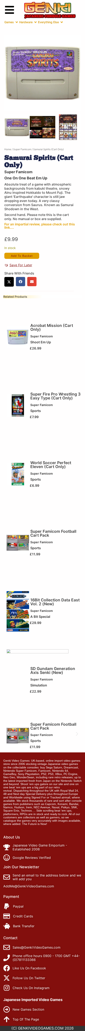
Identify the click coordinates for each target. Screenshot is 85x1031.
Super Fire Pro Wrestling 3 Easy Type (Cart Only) (55, 396)
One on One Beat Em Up (25, 178)
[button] (9, 127)
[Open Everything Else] (62, 22)
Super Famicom (22, 149)
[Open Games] (17, 22)
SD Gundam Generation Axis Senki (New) (52, 670)
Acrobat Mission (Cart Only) (51, 327)
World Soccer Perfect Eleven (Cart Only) (50, 464)
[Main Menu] (9, 10)
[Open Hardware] (35, 22)
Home (7, 149)
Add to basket (22, 255)
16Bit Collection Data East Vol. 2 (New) (55, 601)
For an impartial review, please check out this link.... (39, 225)
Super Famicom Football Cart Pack (53, 533)
